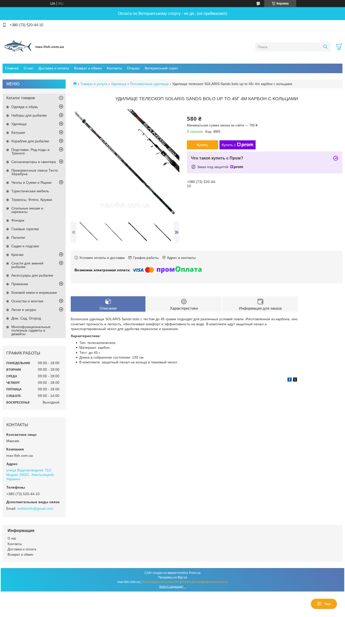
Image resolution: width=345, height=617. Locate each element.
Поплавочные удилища (149, 84)
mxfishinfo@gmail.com (35, 508)
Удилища (118, 84)
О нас (28, 68)
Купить (202, 145)
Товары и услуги (93, 84)
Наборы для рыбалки (29, 115)
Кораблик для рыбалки (30, 141)
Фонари (17, 220)
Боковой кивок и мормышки (34, 292)
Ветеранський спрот (161, 68)
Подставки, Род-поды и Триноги (30, 151)
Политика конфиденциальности (205, 582)
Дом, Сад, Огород (26, 318)
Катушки (18, 132)
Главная (12, 68)
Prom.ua (195, 573)
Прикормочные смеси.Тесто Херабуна (34, 172)
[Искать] (325, 46)
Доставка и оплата (53, 68)
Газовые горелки (25, 229)
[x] (295, 380)
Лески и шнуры (23, 310)
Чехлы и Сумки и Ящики (31, 182)
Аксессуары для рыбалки (32, 275)
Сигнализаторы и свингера (33, 162)
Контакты (114, 68)
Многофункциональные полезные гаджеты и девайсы (31, 330)
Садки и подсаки (25, 246)
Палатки (18, 237)
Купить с (229, 145)
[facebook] (289, 380)
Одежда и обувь (24, 107)
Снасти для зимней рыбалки (27, 265)
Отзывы (133, 68)
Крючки (17, 255)
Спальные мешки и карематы (27, 210)
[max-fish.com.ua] (18, 47)
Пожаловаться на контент (161, 582)
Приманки (19, 284)
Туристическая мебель (30, 191)
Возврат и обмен (88, 68)
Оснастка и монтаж (27, 301)
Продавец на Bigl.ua (172, 577)
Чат (328, 604)
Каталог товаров (20, 98)
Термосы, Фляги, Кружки (31, 200)
